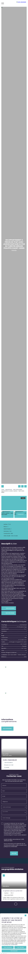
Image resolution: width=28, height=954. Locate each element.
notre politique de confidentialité (9, 944)
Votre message (6, 817)
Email (3, 796)
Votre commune (7, 807)
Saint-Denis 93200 (17, 489)
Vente (2, 489)
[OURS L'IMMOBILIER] (22, 3)
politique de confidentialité (10, 846)
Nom (3, 790)
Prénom (4, 785)
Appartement (8, 489)
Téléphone (5, 801)
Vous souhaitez (5, 811)
